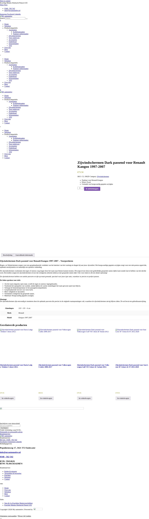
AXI (10, 46)
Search (2, 18)
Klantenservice (5, 434)
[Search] (26, 18)
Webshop (7, 26)
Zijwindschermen (15, 36)
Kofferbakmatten (19, 32)
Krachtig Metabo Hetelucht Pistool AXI (18, 505)
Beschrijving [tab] (7, 255)
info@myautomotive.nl (10, 452)
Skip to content (5, 1)
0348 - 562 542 (6, 457)
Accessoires (13, 40)
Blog (6, 49)
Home (6, 24)
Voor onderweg (14, 38)
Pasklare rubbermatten (20, 34)
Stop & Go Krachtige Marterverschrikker (18, 503)
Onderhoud (13, 42)
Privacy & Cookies (24, 516)
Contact (7, 51)
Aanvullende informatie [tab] (24, 255)
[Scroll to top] (1, 518)
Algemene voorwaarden (8, 516)
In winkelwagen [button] (8, 398)
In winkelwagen (92, 189)
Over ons (7, 47)
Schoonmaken (14, 44)
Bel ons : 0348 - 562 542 (8, 440)
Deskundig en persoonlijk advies (11, 432)
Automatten (13, 30)
